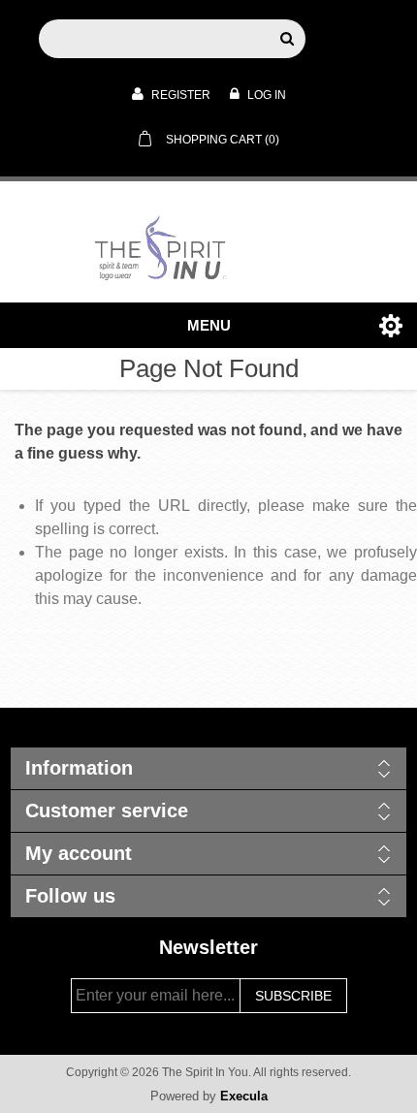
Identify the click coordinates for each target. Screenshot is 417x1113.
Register (179, 95)
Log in (265, 95)
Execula (244, 1096)
